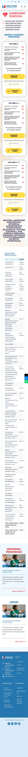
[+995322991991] (26, 381)
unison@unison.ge (9, 676)
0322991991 (8, 674)
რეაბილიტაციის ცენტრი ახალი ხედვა (11, 571)
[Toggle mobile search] (21, 6)
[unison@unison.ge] (26, 378)
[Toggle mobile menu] (25, 6)
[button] (14, 254)
